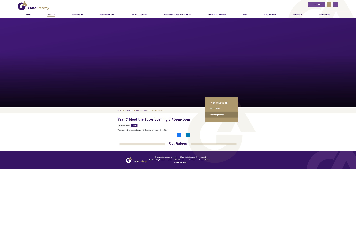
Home (120, 110)
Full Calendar (125, 126)
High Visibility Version (157, 160)
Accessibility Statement (177, 160)
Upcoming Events (157, 110)
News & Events (141, 110)
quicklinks (318, 4)
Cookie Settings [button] (180, 162)
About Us (129, 110)
